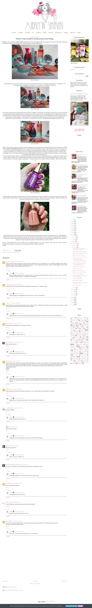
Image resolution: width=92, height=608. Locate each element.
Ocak (74, 295)
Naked (86, 328)
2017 (73, 234)
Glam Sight (8, 361)
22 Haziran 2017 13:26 (13, 426)
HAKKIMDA (72, 32)
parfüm (71, 360)
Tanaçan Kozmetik (78, 338)
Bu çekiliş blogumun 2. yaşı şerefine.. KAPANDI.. (82, 175)
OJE (33, 32)
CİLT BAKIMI (27, 32)
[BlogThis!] (16, 250)
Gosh (83, 324)
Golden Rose (75, 324)
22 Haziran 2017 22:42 (19, 398)
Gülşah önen (9, 389)
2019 (73, 230)
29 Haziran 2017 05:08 (19, 492)
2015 (73, 299)
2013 (73, 302)
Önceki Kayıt (64, 581)
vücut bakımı (79, 362)
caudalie (78, 349)
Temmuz (75, 245)
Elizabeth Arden (75, 321)
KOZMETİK (20, 32)
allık (78, 342)
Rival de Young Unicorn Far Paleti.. (80, 257)
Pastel (77, 331)
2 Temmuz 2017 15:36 (17, 521)
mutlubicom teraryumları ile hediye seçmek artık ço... (80, 283)
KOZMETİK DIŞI (58, 32)
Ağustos (75, 243)
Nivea (77, 330)
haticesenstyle (9, 284)
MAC (71, 327)
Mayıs (74, 287)
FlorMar (8, 252)
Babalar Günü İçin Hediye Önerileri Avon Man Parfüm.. (80, 276)
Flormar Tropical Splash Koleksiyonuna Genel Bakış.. (79, 259)
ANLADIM (80, 606)
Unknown (8, 303)
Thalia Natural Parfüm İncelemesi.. (80, 251)
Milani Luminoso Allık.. (77, 268)
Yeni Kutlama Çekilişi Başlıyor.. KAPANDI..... (82, 196)
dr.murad (83, 350)
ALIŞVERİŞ (66, 32)
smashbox (85, 360)
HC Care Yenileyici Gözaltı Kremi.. (80, 261)
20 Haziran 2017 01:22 (19, 261)
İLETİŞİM (78, 32)
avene (75, 344)
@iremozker (72, 69)
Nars (71, 330)
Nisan (74, 289)
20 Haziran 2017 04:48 (17, 284)
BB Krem (72, 317)
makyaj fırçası (84, 356)
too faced (72, 362)
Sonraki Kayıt (5, 581)
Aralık (74, 236)
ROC (82, 332)
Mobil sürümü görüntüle (35, 583)
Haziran (75, 247)
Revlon (79, 334)
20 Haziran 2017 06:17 (19, 293)
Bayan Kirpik (9, 323)
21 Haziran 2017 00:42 (16, 389)
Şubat (74, 293)
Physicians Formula (84, 331)
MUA (76, 327)
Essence (83, 321)
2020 (73, 229)
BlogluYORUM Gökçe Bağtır (12, 464)
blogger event (74, 347)
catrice (71, 349)
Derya (7, 445)
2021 (73, 227)
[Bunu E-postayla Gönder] (15, 250)
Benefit (86, 317)
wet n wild (86, 362)
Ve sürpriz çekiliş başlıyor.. (81, 155)
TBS (71, 338)
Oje (18, 252)
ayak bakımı (80, 344)
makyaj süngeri (76, 358)
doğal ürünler (76, 350)
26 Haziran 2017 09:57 (13, 445)
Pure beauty (75, 332)
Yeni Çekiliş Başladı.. (81, 164)
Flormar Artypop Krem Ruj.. (78, 274)
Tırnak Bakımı (75, 339)
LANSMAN (51, 32)
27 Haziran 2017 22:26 (19, 454)
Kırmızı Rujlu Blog (10, 261)
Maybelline (72, 328)
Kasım (74, 237)
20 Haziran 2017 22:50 (19, 376)
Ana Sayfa (14, 32)
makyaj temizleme (84, 358)
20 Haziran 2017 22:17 (19, 313)
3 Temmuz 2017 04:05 (19, 511)
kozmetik (86, 353)
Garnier (86, 323)
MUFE (80, 327)
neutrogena (75, 359)
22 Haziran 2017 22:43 (19, 417)
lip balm (84, 355)
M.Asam (85, 325)
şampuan (80, 363)
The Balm (86, 338)
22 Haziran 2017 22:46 (19, 436)
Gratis (86, 324)
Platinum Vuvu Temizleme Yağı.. (79, 272)
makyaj (16, 252)
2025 (73, 219)
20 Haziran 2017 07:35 (16, 323)
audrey (10, 273)
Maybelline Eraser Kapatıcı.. (79, 270)
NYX (82, 328)
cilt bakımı (85, 349)
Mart (74, 291)
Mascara (84, 327)
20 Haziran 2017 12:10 (16, 361)
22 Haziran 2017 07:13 (18, 408)
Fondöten (80, 323)
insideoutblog (9, 483)
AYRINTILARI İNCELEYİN (71, 606)
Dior (87, 320)
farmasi (77, 351)
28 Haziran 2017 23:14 (19, 473)
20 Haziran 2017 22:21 (19, 351)
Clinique (82, 320)
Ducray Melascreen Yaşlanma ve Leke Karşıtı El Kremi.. (79, 249)
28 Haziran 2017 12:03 (23, 464)
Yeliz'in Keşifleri (9, 408)
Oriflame (72, 331)
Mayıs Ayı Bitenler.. (77, 285)
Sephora (84, 337)
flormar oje (12, 252)
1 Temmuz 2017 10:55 (15, 502)
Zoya (80, 341)
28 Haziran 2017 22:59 (17, 483)
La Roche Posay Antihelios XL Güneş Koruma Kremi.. (79, 264)
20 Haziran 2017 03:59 (19, 273)
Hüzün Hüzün (9, 521)
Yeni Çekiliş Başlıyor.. (82, 205)
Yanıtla (7, 268)
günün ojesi (74, 353)
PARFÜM (45, 32)
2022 (73, 225)
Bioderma (75, 318)
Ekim (74, 239)
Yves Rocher (73, 341)
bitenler (83, 346)
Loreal (80, 325)
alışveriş (85, 342)
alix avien (72, 342)
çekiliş (74, 363)
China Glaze (73, 320)
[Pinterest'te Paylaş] (20, 250)
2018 (73, 232)
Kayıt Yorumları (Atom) (10, 586)
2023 (73, 223)
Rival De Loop (80, 335)
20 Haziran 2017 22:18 (19, 332)
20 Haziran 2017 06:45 (15, 303)
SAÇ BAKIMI (38, 32)
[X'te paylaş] (17, 250)
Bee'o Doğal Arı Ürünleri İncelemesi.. (80, 253)
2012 (73, 304)
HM (74, 325)
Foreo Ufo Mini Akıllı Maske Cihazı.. (79, 93)
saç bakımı (78, 360)
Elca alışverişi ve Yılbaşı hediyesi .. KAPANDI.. (82, 185)
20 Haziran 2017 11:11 (17, 342)
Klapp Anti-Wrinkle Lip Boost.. (79, 255)
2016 (73, 297)
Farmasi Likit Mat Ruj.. (77, 278)
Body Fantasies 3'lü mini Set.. (79, 266)
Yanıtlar (8, 270)
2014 (73, 300)
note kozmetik (84, 359)
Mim (78, 328)
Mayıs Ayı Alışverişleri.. (78, 280)
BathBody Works (80, 317)
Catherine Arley (82, 318)
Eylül (74, 241)
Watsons (83, 339)
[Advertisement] (35, 570)
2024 (73, 221)
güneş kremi (83, 351)
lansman (76, 355)
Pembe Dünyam (9, 342)
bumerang (84, 347)
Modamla (8, 502)
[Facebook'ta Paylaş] (19, 250)
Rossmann (77, 337)
